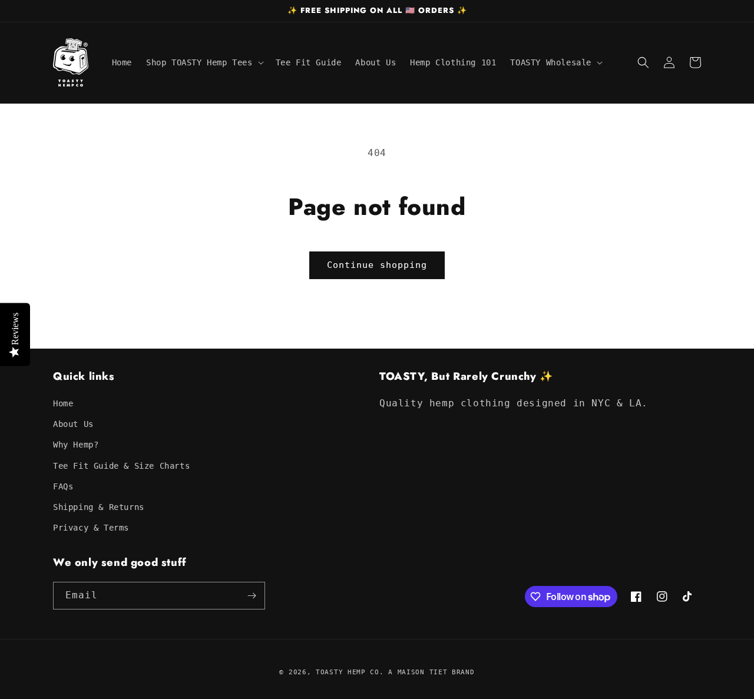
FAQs (63, 486)
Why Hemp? (75, 444)
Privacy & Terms (91, 527)
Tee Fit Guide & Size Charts (121, 466)
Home (63, 403)
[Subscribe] (251, 595)
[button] (204, 62)
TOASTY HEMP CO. (350, 672)
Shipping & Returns (98, 507)
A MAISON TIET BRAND (431, 672)
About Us (73, 424)
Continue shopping (377, 265)
